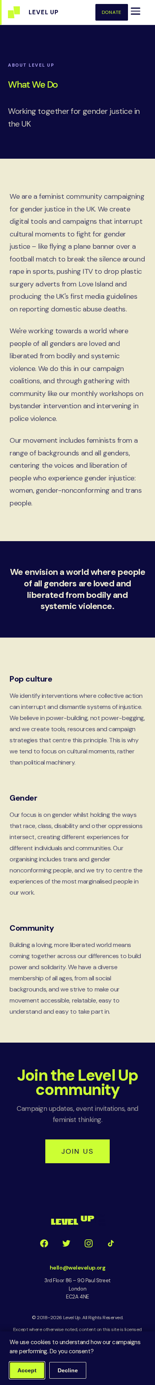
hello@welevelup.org (77, 1267)
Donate (112, 12)
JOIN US (77, 1151)
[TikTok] (111, 1243)
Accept (27, 1370)
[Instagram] (88, 1243)
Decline (68, 1370)
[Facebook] (44, 1243)
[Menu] (135, 11)
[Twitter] (66, 1243)
